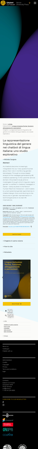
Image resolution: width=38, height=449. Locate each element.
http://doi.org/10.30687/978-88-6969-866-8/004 (19, 226)
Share (5, 336)
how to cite (7, 326)
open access (7, 205)
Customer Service (28, 211)
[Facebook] (19, 402)
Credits (5, 362)
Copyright (6, 364)
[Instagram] (19, 405)
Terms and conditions (9, 369)
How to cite (8, 246)
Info (5, 321)
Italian (21, 211)
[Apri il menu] (35, 3)
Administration (7, 360)
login (4, 371)
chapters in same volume (11, 324)
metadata (6, 328)
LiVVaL (10, 124)
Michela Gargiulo (9, 159)
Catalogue (6, 349)
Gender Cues (11, 211)
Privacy (5, 367)
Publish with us (7, 351)
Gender (19, 212)
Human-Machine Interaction (9, 212)
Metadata (7, 252)
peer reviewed (17, 205)
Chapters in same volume (13, 241)
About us (5, 346)
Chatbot (17, 211)
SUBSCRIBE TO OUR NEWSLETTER (14, 399)
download (17, 304)
